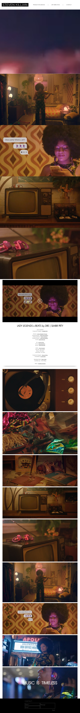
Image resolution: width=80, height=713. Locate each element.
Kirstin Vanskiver (44, 336)
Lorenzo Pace (41, 342)
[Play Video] (40, 301)
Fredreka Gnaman (42, 363)
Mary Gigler (43, 359)
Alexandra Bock (42, 343)
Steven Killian (45, 355)
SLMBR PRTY (45, 331)
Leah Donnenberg (44, 338)
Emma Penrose (42, 345)
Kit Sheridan (43, 356)
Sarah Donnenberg (44, 335)
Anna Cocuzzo (42, 348)
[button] (39, 5)
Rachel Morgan (42, 339)
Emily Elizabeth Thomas (42, 334)
